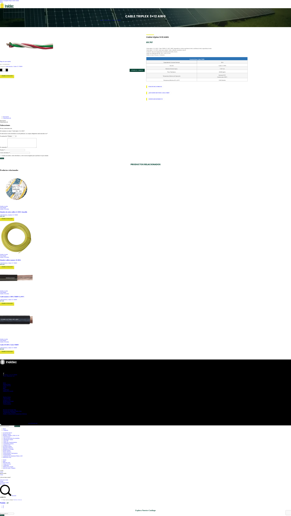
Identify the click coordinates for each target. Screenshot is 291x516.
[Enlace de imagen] (8, 364)
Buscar (2, 515)
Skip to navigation (4, 0)
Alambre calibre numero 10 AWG (10, 260)
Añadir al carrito (137, 70)
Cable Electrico (107, 20)
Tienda (4, 387)
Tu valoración (4, 147)
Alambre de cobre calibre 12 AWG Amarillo (13, 212)
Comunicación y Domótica (9, 412)
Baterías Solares (7, 397)
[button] (4, 206)
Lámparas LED (6, 399)
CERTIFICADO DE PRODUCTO (155, 99)
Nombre (2, 150)
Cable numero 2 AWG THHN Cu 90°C (12, 296)
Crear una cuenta (4, 480)
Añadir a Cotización (7, 75)
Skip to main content (14, 0)
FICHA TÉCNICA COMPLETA (155, 86)
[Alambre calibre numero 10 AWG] (145, 237)
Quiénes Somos (7, 384)
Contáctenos (6, 389)
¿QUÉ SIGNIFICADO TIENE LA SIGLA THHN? (159, 92)
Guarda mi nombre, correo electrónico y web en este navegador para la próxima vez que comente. (25, 155)
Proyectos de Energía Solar (9, 409)
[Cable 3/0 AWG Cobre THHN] (145, 322)
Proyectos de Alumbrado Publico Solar (12, 411)
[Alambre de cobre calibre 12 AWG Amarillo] (145, 189)
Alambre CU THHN (13, 215)
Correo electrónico (5, 152)
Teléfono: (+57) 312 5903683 (10, 374)
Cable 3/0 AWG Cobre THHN (9, 345)
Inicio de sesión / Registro (9, 468)
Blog (4, 388)
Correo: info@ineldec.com (8, 376)
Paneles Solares (6, 402)
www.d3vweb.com (32, 423)
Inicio (101, 20)
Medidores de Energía (8, 401)
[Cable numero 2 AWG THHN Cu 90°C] (145, 279)
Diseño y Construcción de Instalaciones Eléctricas (15, 414)
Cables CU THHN (116, 20)
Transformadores (7, 404)
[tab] (6, 116)
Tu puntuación (4, 136)
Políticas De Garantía (8, 391)
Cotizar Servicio (7, 385)
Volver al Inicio (18, 499)
